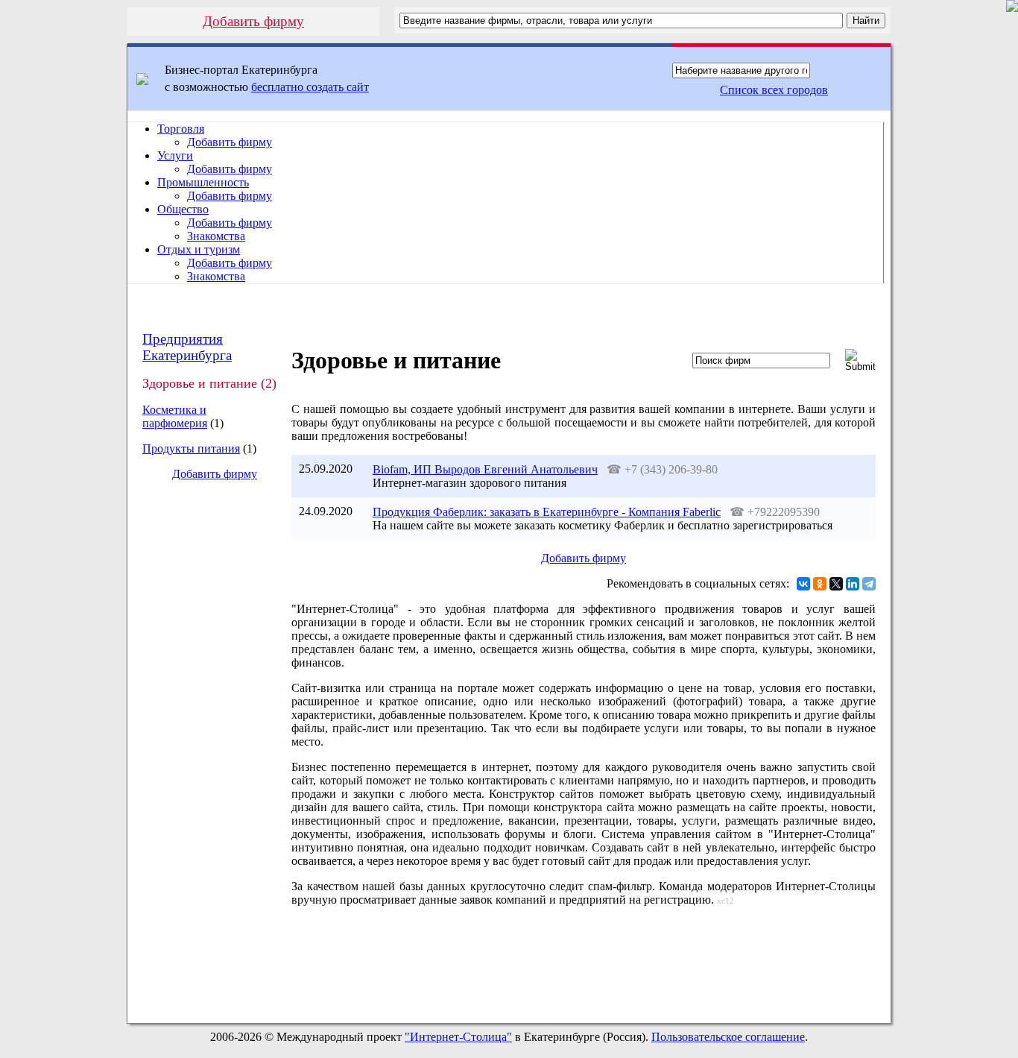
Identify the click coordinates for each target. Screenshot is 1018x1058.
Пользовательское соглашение (728, 1036)
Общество (183, 209)
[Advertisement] (202, 742)
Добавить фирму (253, 21)
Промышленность (203, 182)
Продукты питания (191, 448)
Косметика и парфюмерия (174, 416)
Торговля (180, 128)
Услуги (175, 155)
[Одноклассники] (819, 584)
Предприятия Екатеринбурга (187, 347)
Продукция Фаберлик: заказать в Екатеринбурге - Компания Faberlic (547, 512)
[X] (836, 584)
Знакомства (216, 236)
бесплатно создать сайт (310, 87)
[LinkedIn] (852, 584)
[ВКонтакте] (803, 584)
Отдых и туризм (198, 249)
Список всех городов (774, 90)
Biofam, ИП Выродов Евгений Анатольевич (485, 469)
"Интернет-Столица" (458, 1036)
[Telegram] (869, 584)
